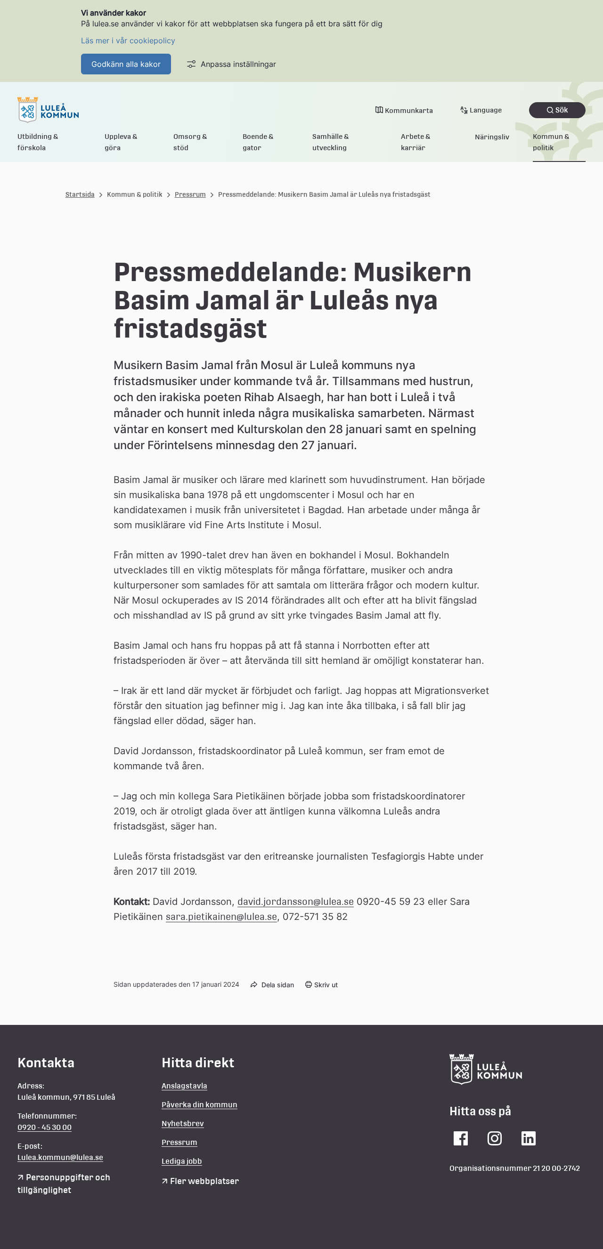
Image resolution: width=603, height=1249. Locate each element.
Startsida (80, 194)
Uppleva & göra (121, 142)
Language (486, 110)
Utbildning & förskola (37, 142)
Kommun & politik (551, 142)
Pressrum (190, 194)
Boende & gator (258, 142)
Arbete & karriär (416, 142)
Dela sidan (277, 985)
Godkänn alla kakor (126, 64)
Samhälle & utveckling (330, 142)
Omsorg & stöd (190, 142)
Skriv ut (326, 985)
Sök (561, 109)
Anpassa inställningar (238, 64)
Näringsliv (492, 137)
